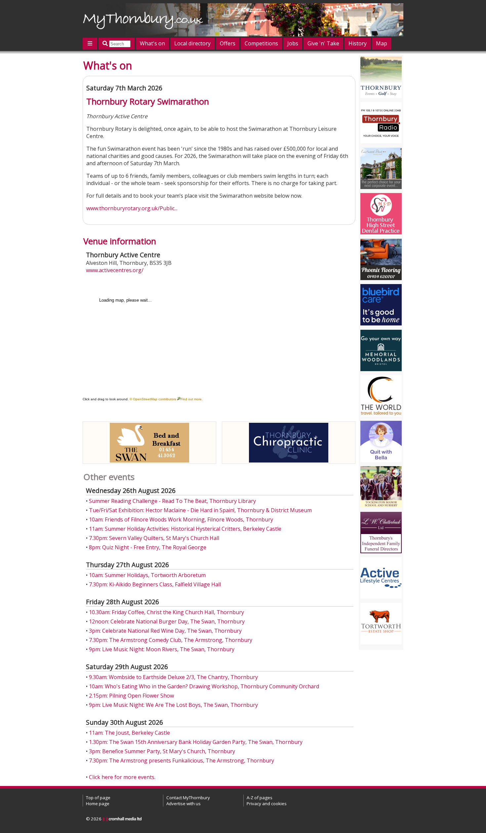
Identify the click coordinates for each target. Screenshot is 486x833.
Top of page (98, 798)
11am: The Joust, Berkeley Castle (129, 732)
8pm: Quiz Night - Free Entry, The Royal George (147, 547)
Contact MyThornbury (188, 798)
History (357, 43)
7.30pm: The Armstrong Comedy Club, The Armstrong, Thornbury (170, 640)
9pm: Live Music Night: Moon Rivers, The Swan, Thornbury (161, 649)
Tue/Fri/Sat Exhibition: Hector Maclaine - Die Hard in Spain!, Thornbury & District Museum (200, 510)
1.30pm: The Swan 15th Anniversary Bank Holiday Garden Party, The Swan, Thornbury (196, 742)
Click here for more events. (122, 777)
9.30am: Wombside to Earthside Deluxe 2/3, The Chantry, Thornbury (173, 677)
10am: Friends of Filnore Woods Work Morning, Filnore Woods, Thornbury (181, 519)
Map (381, 43)
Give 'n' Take (323, 43)
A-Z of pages (259, 798)
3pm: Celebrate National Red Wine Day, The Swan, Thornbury (165, 630)
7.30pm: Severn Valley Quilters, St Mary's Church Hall (154, 538)
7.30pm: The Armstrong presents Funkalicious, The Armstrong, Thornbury (181, 760)
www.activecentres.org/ (114, 270)
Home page (97, 804)
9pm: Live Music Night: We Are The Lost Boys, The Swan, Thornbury (173, 705)
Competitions (261, 43)
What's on (152, 43)
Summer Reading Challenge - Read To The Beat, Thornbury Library (172, 501)
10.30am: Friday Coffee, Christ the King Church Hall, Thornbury (166, 612)
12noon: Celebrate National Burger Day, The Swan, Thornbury (167, 621)
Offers (227, 43)
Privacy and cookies (267, 804)
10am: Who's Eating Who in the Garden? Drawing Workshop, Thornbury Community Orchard (204, 686)
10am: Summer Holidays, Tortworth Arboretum (147, 575)
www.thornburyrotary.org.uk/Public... (132, 208)
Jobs (292, 43)
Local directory (192, 43)
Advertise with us (183, 804)
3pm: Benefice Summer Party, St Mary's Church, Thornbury (162, 751)
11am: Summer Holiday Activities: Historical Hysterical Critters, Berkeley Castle (185, 528)
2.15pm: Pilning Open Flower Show (131, 695)
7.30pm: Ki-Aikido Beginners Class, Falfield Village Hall (155, 584)
